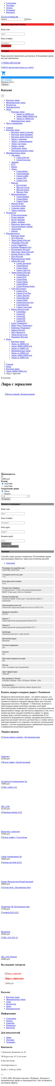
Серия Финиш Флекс (25, 286)
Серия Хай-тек (22, 157)
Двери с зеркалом (19, 139)
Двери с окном (17, 146)
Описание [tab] (10, 563)
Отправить (6, 46)
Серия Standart (22, 197)
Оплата (9, 8)
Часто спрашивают (14, 123)
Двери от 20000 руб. (20, 358)
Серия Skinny (22, 171)
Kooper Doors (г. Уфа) (20, 254)
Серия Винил (22, 266)
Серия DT (20, 314)
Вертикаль (5, 932)
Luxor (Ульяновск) (19, 245)
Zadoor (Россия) (18, 330)
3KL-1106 (5, 806)
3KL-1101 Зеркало (9, 957)
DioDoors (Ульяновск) (20, 328)
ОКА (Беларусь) (18, 332)
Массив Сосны (22, 187)
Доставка (10, 5)
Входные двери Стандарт (22, 132)
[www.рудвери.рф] (9, 17)
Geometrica (21, 312)
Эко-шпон (15, 155)
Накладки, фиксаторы (20, 224)
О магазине (11, 3)
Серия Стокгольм (24, 307)
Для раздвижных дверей (21, 226)
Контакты (10, 12)
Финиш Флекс (17, 203)
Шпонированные (18, 194)
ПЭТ (13, 164)
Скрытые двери (18, 208)
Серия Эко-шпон (23, 263)
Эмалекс (15, 162)
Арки (8, 1002)
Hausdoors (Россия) (19, 337)
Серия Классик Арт (25, 302)
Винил (14, 167)
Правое (7, 494)
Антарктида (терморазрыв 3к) (14, 781)
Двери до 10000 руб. (20, 353)
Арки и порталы (18, 210)
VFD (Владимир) (18, 289)
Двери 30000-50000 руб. (26, 116)
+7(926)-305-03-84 (10, 62)
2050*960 (8, 486)
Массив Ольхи (22, 190)
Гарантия (10, 1023)
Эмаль (14, 169)
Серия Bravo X (22, 275)
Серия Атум (21, 291)
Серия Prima (21, 279)
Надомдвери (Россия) (20, 249)
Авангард (5, 756)
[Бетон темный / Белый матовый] (19, 394)
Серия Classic (22, 201)
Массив (14, 183)
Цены (8, 109)
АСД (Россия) (17, 238)
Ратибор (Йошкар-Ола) (21, 247)
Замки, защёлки (18, 222)
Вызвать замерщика (10, 546)
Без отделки (21, 185)
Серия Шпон (22, 284)
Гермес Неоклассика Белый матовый (17, 882)
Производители (13, 107)
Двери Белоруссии (19, 335)
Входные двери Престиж (22, 137)
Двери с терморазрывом (21, 141)
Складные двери (18, 206)
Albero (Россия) (18, 261)
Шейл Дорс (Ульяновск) (21, 325)
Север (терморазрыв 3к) (11, 856)
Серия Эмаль (22, 268)
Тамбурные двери (19, 148)
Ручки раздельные (19, 215)
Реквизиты (11, 1025)
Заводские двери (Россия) (22, 252)
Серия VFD (21, 178)
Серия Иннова (22, 298)
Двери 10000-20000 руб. (21, 355)
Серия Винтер (22, 305)
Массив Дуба (22, 192)
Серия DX (20, 321)
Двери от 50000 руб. (25, 119)
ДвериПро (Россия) (19, 243)
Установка (10, 10)
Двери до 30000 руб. (25, 114)
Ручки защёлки (17, 217)
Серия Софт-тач (23, 270)
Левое (6, 491)
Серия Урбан (22, 300)
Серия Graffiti (22, 176)
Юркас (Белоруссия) (20, 309)
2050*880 (8, 484)
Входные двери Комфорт (22, 134)
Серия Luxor (21, 180)
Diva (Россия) (17, 256)
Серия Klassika (22, 174)
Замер (8, 1037)
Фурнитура (11, 105)
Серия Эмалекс (23, 295)
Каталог (5, 84)
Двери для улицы (18, 144)
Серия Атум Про (23, 293)
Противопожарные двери (22, 151)
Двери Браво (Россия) (20, 240)
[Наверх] (2, 1074)
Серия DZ (20, 316)
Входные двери (13, 100)
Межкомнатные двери (15, 102)
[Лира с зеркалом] (13, 973)
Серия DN (20, 318)
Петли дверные (18, 220)
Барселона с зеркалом (10, 831)
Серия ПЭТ (21, 277)
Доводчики (16, 229)
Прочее (14, 231)
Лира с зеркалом (14, 978)
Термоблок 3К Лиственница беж (15, 907)
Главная (9, 128)
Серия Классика (23, 160)
